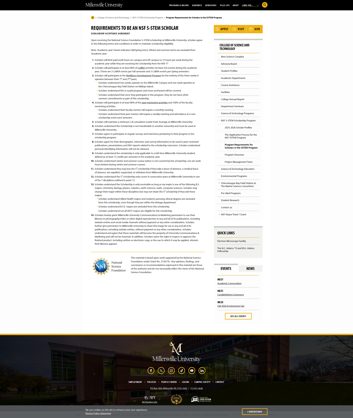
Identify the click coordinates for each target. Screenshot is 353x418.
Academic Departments (233, 78)
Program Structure (234, 154)
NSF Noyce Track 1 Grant (233, 214)
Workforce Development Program (143, 75)
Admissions (210, 5)
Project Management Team (239, 161)
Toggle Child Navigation (219, 120)
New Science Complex (232, 56)
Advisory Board (229, 63)
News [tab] (250, 268)
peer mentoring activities (155, 102)
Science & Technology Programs (237, 113)
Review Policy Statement (98, 413)
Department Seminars (232, 106)
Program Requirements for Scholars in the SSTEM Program (241, 146)
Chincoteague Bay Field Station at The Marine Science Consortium (238, 184)
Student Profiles (229, 70)
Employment (135, 382)
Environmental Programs (234, 176)
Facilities (225, 92)
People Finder (169, 382)
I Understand (255, 411)
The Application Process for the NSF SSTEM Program (241, 136)
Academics (197, 5)
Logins (185, 382)
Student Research (230, 200)
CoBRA (141, 67)
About (236, 5)
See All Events (238, 316)
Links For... (248, 5)
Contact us (226, 207)
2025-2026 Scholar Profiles (238, 127)
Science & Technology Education (237, 168)
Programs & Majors (179, 5)
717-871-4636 (196, 388)
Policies (151, 382)
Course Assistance (230, 85)
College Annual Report (232, 99)
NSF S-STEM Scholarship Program (147, 17)
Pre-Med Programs (231, 193)
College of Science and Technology (113, 17)
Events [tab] (226, 268)
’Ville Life (224, 5)
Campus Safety (202, 382)
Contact (220, 382)
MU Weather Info (149, 402)
